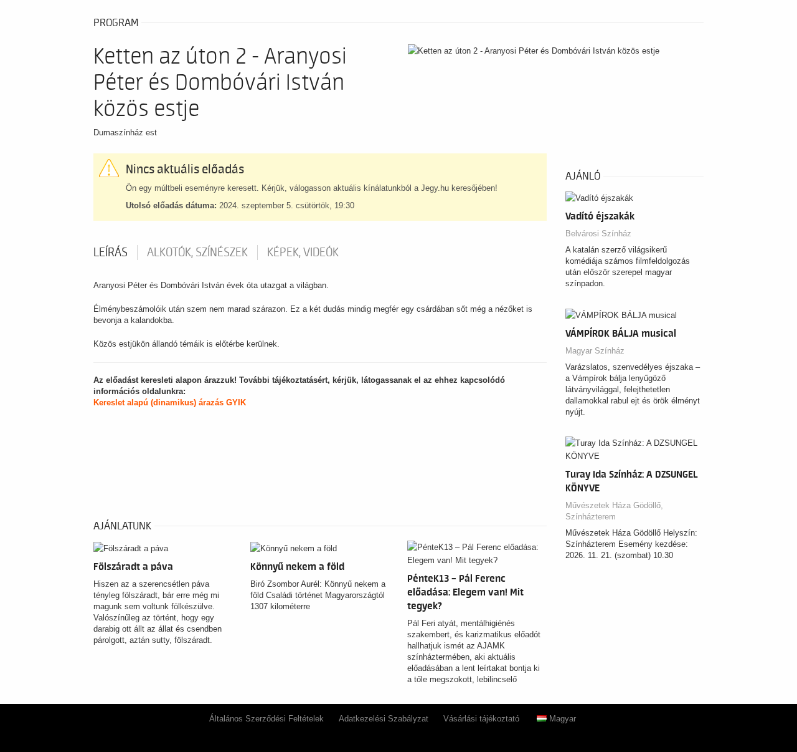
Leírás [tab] (110, 252)
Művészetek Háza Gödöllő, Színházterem (614, 511)
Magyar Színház (595, 350)
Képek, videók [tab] (303, 252)
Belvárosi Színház (598, 233)
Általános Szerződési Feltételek (266, 718)
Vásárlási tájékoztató (481, 718)
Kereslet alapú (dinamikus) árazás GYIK (169, 402)
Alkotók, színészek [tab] (197, 252)
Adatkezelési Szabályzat (383, 718)
